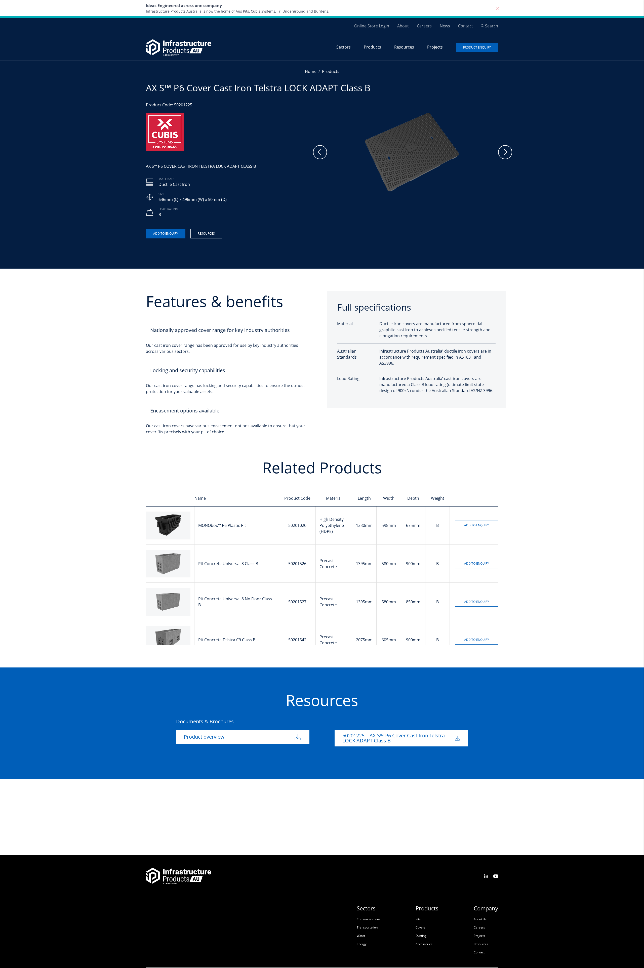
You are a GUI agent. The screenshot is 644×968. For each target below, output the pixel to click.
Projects (435, 47)
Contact (465, 26)
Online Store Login (371, 26)
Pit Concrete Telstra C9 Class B (226, 640)
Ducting (421, 936)
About (403, 26)
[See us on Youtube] (495, 876)
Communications (368, 919)
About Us (480, 919)
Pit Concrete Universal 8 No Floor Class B (235, 602)
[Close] (497, 8)
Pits (418, 919)
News (445, 26)
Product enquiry (477, 47)
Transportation (367, 927)
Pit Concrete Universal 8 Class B (228, 563)
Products (372, 47)
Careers (424, 26)
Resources (404, 47)
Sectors (343, 47)
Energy (362, 944)
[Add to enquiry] (165, 233)
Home (310, 71)
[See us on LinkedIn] (486, 876)
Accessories (424, 944)
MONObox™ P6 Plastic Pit (222, 525)
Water (361, 936)
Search (491, 26)
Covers (420, 927)
